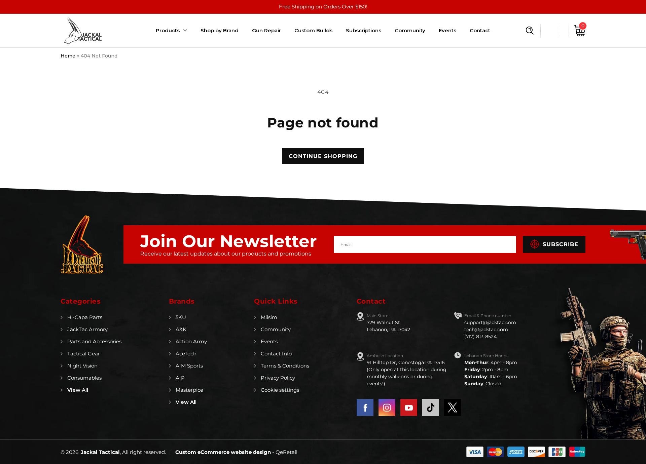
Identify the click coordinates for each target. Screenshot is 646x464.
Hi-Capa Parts (84, 317)
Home (68, 56)
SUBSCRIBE (560, 244)
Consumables (84, 378)
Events (269, 341)
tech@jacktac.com (486, 329)
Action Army (191, 341)
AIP (180, 378)
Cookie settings (280, 390)
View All (77, 390)
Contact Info (276, 353)
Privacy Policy (278, 378)
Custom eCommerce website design (223, 452)
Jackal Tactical (100, 452)
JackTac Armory (87, 329)
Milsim (269, 317)
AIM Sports (189, 365)
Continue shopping (323, 156)
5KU (181, 317)
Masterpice (189, 390)
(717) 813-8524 (480, 337)
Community (276, 329)
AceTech (186, 353)
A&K (181, 329)
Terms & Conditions (285, 365)
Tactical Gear (83, 353)
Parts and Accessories (94, 341)
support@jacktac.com (490, 322)
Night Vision (82, 365)
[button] (530, 30)
